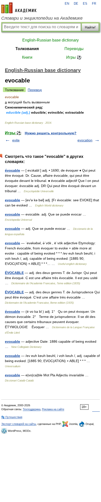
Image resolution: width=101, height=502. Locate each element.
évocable (12, 170)
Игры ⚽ (74, 57)
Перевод (35, 90)
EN (67, 3)
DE (76, 3)
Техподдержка (31, 409)
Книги (27, 57)
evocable (12, 200)
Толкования (27, 49)
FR (94, 3)
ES (85, 3)
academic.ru (19, 7)
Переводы (74, 49)
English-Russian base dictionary (50, 40)
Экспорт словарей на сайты (18, 423)
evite (16, 140)
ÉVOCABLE (14, 273)
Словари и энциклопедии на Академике (42, 18)
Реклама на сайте (53, 409)
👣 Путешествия (11, 417)
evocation (84, 140)
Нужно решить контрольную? (50, 133)
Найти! (90, 27)
